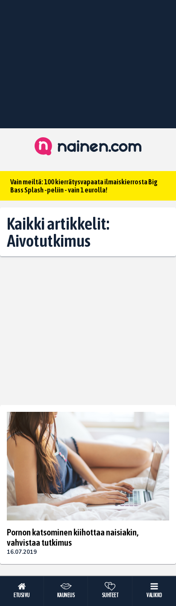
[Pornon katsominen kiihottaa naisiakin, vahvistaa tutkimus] (88, 466)
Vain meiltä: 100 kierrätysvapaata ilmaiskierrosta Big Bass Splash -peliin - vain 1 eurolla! (84, 185)
